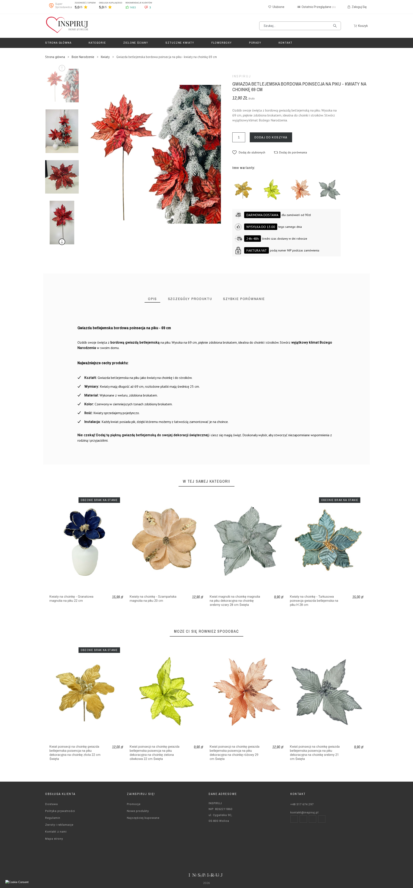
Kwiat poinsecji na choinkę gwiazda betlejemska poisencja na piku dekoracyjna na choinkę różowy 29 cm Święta (234, 753)
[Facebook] (294, 819)
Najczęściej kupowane (143, 817)
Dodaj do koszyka (270, 137)
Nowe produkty (138, 811)
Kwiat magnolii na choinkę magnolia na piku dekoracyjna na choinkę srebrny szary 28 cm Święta (235, 601)
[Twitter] (312, 819)
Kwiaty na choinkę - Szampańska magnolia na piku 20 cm (153, 599)
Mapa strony (54, 838)
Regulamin (52, 817)
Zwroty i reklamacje (59, 824)
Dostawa (51, 804)
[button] (248, 152)
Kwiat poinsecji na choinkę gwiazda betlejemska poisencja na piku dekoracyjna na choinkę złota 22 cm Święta (74, 753)
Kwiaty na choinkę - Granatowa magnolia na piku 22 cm (71, 599)
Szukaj (335, 25)
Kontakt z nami (56, 831)
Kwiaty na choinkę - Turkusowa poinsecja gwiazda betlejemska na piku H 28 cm (314, 601)
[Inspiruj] (66, 26)
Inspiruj (241, 76)
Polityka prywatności (60, 811)
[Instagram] (303, 819)
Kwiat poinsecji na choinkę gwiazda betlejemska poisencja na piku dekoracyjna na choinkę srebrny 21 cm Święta (315, 753)
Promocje (133, 804)
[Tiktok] (321, 819)
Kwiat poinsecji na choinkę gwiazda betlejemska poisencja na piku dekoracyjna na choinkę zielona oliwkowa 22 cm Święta (154, 753)
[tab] (152, 299)
